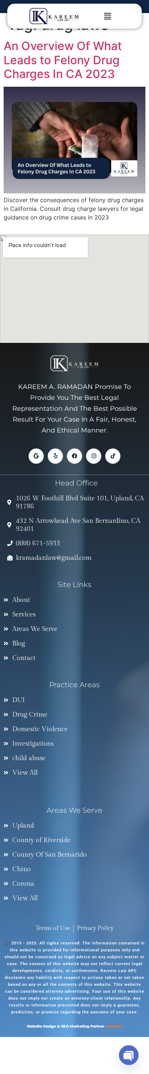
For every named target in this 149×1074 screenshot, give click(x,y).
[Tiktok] (112, 456)
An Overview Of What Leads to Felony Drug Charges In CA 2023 (63, 60)
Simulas (115, 1026)
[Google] (36, 456)
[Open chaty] (129, 1055)
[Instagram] (93, 456)
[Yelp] (55, 456)
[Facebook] (74, 456)
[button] (114, 16)
